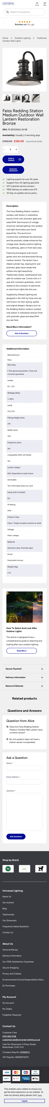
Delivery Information (11, 955)
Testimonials (8, 914)
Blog (4, 908)
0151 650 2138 (9, 1036)
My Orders (7, 1009)
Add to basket (11, 159)
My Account (8, 1003)
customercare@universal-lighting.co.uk (21, 1040)
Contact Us (7, 932)
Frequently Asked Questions (15, 926)
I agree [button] (24, 1101)
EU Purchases (8, 985)
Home (5, 38)
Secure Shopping (10, 967)
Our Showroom (9, 920)
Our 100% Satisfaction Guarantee (18, 961)
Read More (21, 651)
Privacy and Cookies (11, 973)
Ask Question (16, 836)
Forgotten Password (11, 1015)
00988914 (25, 1052)
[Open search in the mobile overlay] (24, 11)
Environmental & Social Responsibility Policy (23, 979)
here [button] (40, 1095)
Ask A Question (21, 333)
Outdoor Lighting (22, 38)
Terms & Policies (10, 950)
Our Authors (8, 902)
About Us (6, 896)
